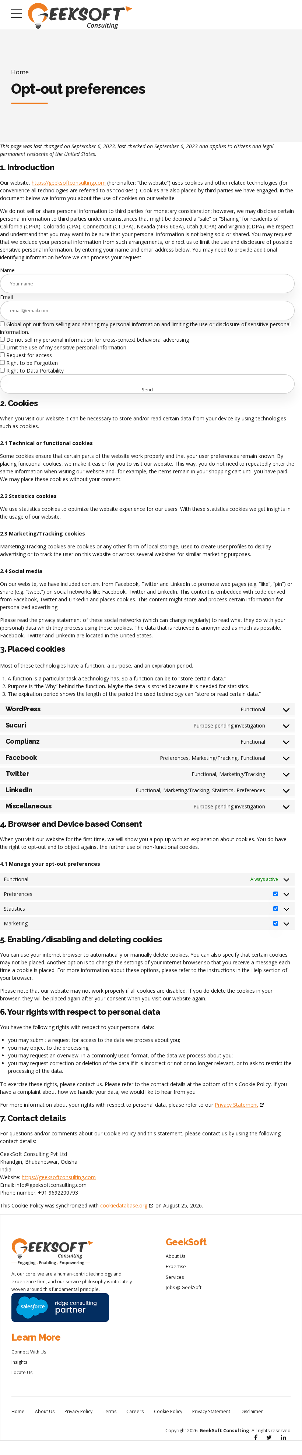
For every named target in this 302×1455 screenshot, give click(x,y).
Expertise (176, 1266)
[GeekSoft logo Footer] (52, 1252)
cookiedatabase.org (123, 1205)
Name (7, 270)
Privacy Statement (236, 1104)
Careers (135, 1411)
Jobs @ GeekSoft (183, 1287)
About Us (175, 1256)
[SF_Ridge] (60, 1307)
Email (6, 297)
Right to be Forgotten (31, 362)
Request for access (28, 355)
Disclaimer (251, 1411)
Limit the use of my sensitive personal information (65, 347)
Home (20, 72)
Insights (19, 1362)
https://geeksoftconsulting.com (69, 182)
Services (175, 1277)
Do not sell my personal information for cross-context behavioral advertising (97, 339)
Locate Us (21, 1372)
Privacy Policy (78, 1411)
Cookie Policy (168, 1411)
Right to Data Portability (34, 370)
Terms (109, 1411)
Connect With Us (28, 1352)
